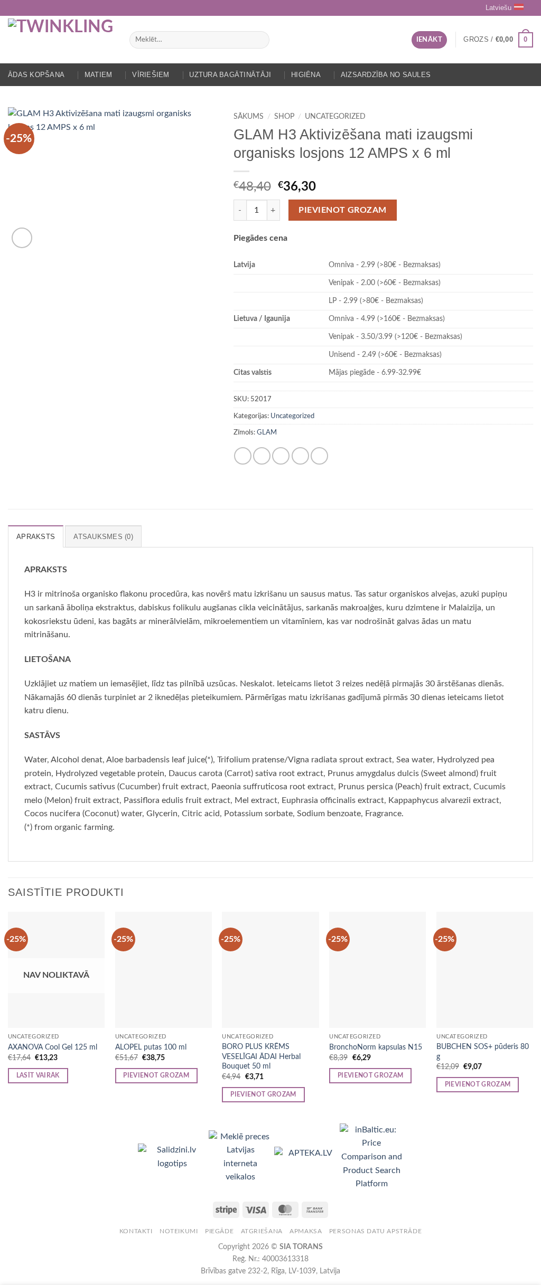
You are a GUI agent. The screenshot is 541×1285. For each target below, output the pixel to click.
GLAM (267, 432)
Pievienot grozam (342, 210)
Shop (284, 116)
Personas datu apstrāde (375, 1231)
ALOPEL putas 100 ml (150, 1047)
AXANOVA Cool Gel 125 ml (52, 1047)
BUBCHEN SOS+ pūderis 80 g (482, 1052)
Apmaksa (306, 1231)
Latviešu (498, 8)
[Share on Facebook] (242, 456)
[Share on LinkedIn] (319, 456)
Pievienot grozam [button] (156, 1076)
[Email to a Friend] (281, 456)
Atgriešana (262, 1231)
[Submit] (259, 40)
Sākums (249, 116)
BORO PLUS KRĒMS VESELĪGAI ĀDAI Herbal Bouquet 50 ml (261, 1056)
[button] (429, 40)
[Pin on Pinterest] (300, 456)
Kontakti (136, 1231)
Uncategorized (335, 116)
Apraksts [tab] (35, 537)
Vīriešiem (150, 75)
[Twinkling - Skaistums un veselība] (61, 39)
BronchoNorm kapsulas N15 (375, 1047)
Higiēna (306, 75)
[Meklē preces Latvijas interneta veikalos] (241, 1156)
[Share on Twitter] (261, 456)
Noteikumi (179, 1231)
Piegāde (219, 1231)
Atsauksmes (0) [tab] (103, 537)
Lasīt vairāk (38, 1076)
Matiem (99, 75)
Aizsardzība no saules (386, 75)
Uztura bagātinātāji (230, 75)
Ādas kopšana (36, 75)
